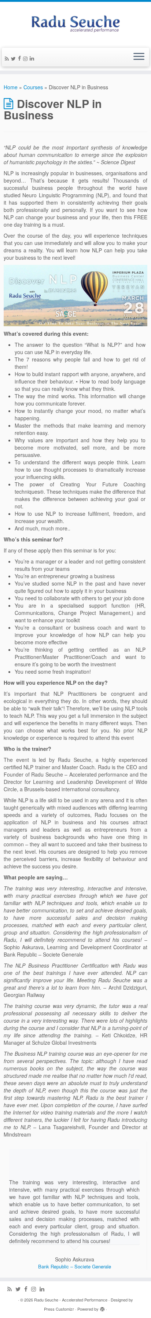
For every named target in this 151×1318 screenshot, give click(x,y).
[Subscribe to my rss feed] (8, 58)
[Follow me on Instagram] (26, 58)
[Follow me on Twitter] (14, 58)
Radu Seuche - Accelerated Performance (70, 1300)
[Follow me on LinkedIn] (33, 58)
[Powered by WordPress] (102, 1307)
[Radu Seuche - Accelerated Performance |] (75, 24)
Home (11, 87)
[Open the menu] (138, 57)
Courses (33, 87)
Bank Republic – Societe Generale (74, 1266)
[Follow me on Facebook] (20, 58)
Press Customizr (59, 1309)
